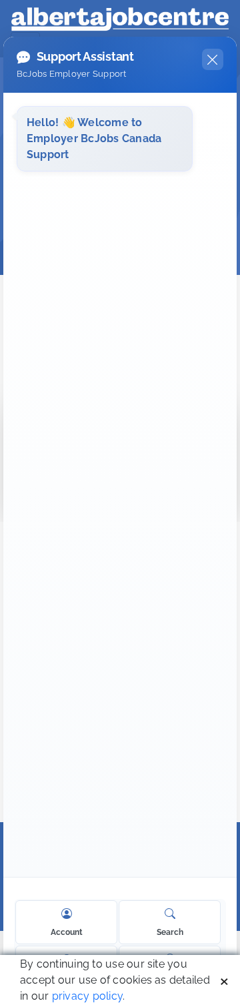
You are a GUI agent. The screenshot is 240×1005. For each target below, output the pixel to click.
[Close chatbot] (212, 59)
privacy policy (87, 996)
